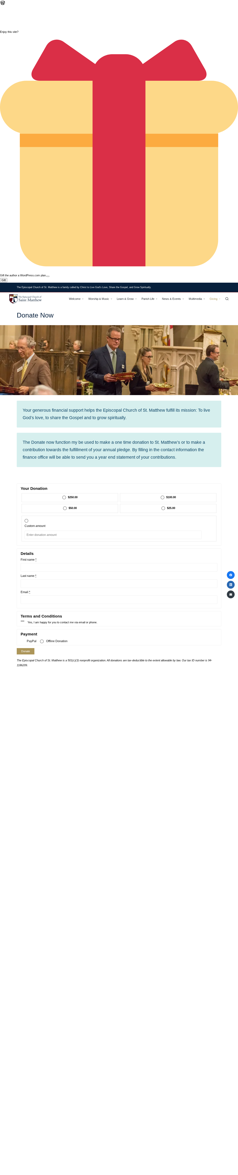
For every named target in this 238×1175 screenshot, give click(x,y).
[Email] (231, 594)
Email (25, 592)
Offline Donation (56, 641)
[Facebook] (231, 575)
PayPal (31, 641)
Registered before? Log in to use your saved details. (48, 474)
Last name (28, 575)
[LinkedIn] (231, 585)
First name (28, 559)
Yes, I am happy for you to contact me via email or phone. (62, 622)
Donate (25, 651)
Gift (3, 280)
